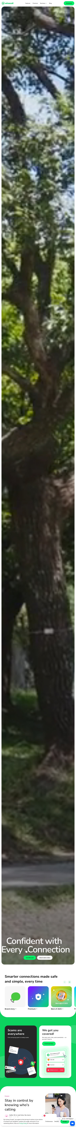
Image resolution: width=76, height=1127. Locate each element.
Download (69, 3)
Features (27, 3)
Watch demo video (44, 958)
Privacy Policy (23, 1123)
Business (42, 3)
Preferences (49, 1121)
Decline (56, 1121)
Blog (50, 3)
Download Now (49, 1044)
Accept (65, 1121)
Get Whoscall (29, 958)
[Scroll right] (69, 982)
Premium (35, 3)
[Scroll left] (64, 982)
